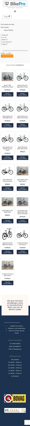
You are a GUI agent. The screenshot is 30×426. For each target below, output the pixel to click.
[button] (15, 11)
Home (8, 65)
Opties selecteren (7, 94)
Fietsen (13, 65)
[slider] (1, 50)
